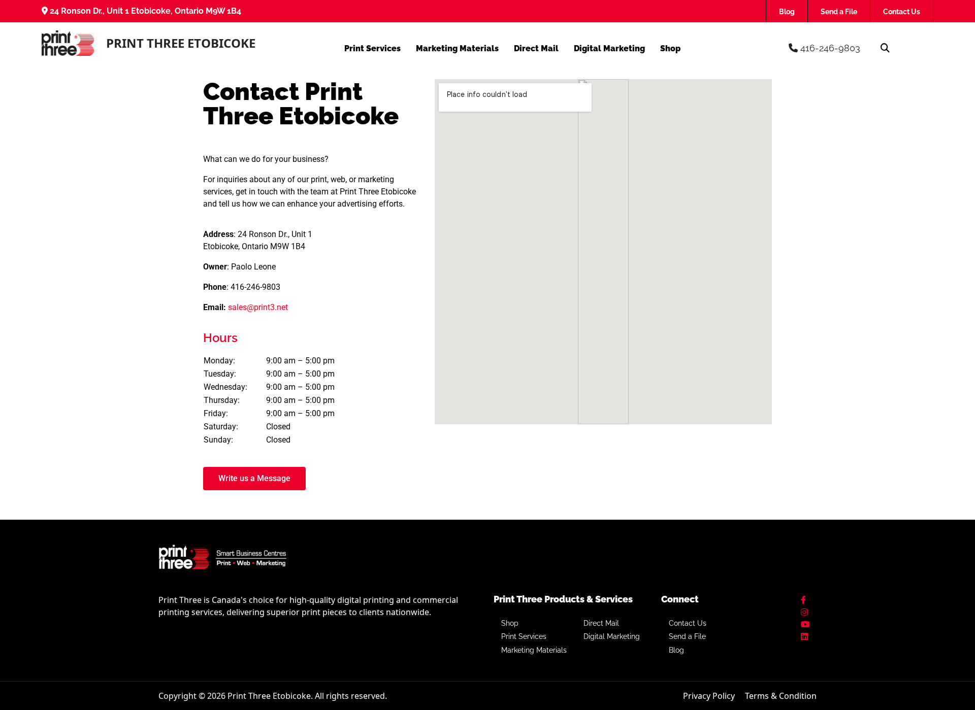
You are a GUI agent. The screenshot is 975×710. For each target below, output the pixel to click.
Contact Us (901, 12)
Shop (670, 48)
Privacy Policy (709, 695)
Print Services (372, 48)
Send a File (839, 12)
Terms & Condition (781, 695)
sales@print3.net (258, 307)
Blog (787, 12)
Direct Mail (536, 48)
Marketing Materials (457, 48)
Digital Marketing (609, 48)
